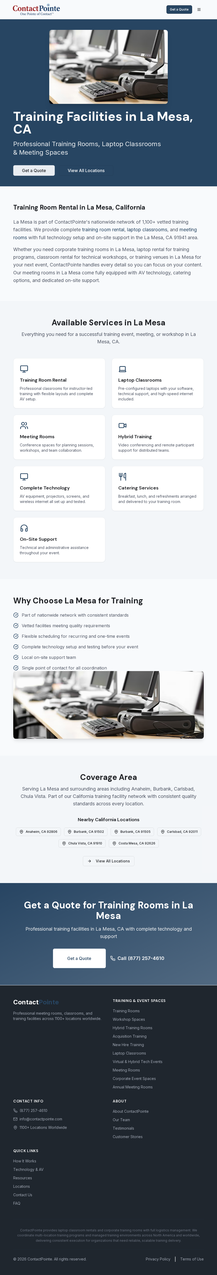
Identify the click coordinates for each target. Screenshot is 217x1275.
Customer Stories (128, 1136)
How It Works (24, 1161)
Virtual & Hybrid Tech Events (137, 1061)
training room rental (103, 229)
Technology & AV (28, 1169)
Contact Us (22, 1195)
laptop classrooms (147, 229)
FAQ (16, 1203)
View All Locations (86, 170)
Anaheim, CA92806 (41, 832)
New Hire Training (128, 1044)
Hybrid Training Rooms (132, 1027)
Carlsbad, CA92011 (182, 832)
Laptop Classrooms (129, 1053)
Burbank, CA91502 (89, 832)
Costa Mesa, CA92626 (137, 843)
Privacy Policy (158, 1259)
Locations (21, 1186)
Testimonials (123, 1128)
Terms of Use (192, 1259)
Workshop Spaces (129, 1019)
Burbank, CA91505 (135, 832)
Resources (22, 1178)
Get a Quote (179, 9)
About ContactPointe (131, 1111)
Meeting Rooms (126, 1070)
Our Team (121, 1119)
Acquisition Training (130, 1036)
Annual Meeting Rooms (133, 1087)
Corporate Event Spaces (134, 1078)
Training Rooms (126, 1011)
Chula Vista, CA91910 (85, 843)
